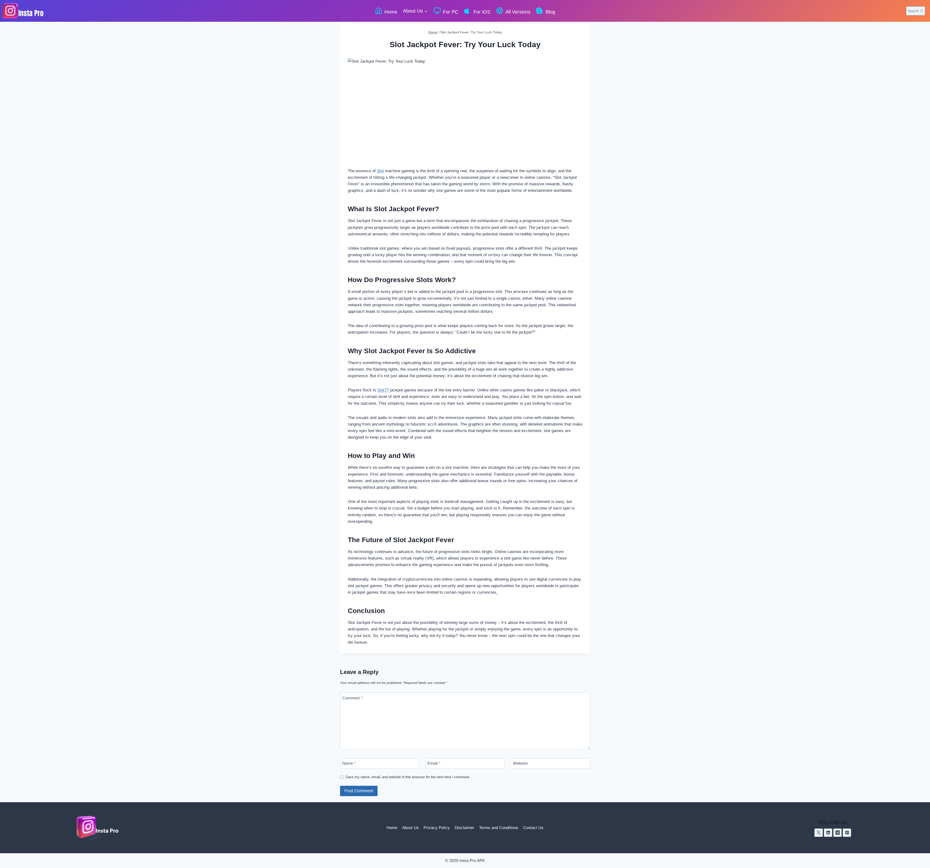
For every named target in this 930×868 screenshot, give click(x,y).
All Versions (517, 12)
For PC (450, 12)
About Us (410, 827)
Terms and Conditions (498, 827)
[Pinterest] (847, 833)
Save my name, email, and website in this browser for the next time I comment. (407, 777)
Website (520, 763)
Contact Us (533, 827)
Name (349, 763)
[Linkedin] (828, 833)
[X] (818, 833)
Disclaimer (464, 827)
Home (390, 12)
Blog (550, 12)
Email (434, 763)
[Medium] (837, 833)
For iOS (481, 12)
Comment (352, 698)
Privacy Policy (437, 827)
